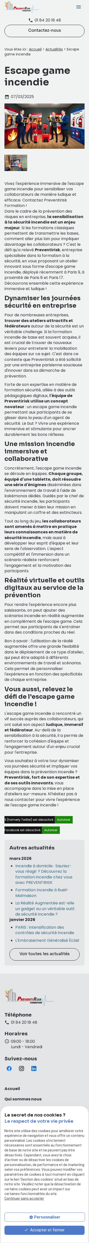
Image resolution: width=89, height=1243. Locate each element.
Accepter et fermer (47, 1230)
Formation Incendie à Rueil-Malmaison (42, 892)
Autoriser (63, 820)
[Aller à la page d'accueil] (21, 7)
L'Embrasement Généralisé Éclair (47, 940)
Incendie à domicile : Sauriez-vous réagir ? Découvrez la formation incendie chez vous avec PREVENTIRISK (43, 874)
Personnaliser (47, 1217)
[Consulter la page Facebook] (9, 1068)
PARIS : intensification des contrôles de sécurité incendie (44, 930)
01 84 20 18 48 (48, 20)
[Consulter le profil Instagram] (21, 1068)
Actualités (54, 49)
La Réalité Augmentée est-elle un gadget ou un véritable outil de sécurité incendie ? (44, 908)
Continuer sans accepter (24, 1198)
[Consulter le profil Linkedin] (34, 1068)
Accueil (35, 49)
